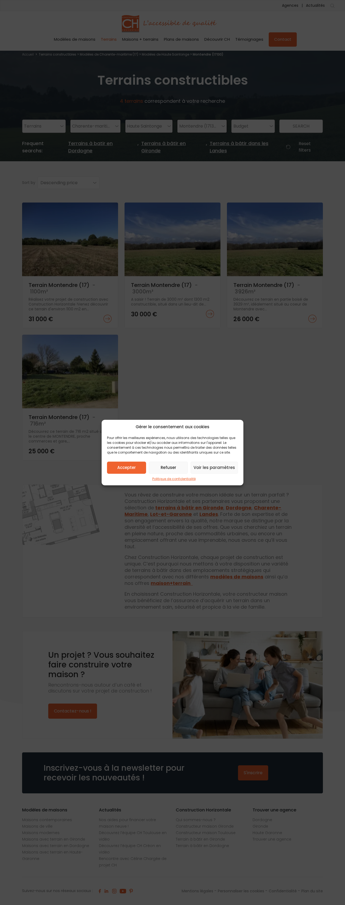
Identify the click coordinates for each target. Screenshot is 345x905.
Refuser (168, 467)
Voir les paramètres (214, 467)
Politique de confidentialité (174, 478)
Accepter (126, 467)
